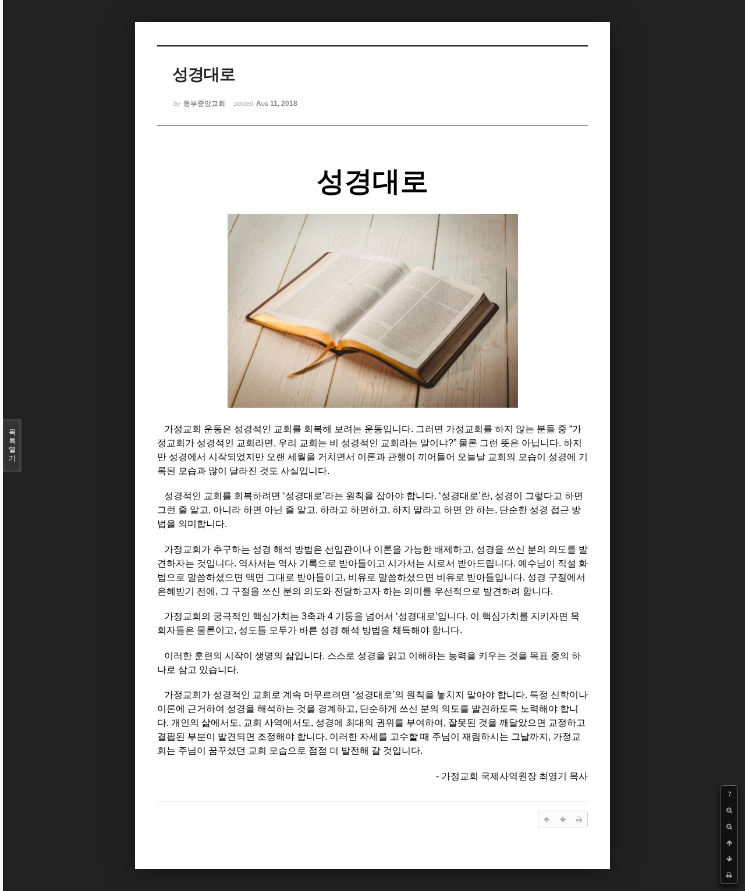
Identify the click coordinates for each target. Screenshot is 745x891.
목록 (12, 445)
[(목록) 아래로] (729, 859)
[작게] (729, 826)
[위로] (729, 843)
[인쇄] (729, 875)
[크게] (729, 810)
